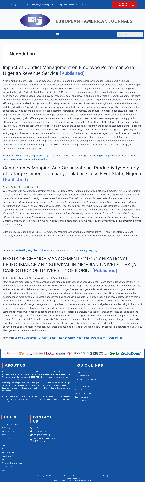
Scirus (3, 459)
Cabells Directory (8, 431)
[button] (57, 34)
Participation (98, 337)
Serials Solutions (7, 452)
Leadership (20, 250)
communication (64, 250)
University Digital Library (11, 463)
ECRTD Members (82, 376)
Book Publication (82, 397)
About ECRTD (81, 372)
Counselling (69, 337)
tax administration (37, 159)
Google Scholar (7, 466)
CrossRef (4, 470)
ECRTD (4, 442)
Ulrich (3, 435)
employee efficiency (115, 155)
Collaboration (22, 155)
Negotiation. (37, 155)
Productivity (48, 250)
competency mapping (85, 250)
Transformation (114, 337)
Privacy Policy (80, 400)
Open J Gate (6, 438)
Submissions (80, 383)
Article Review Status (83, 390)
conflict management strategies (87, 155)
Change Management (26, 337)
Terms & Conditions (72, 479)
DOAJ (4, 449)
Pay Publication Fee (83, 393)
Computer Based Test (50, 337)
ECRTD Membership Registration (88, 379)
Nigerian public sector (56, 155)
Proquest (5, 445)
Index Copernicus (8, 456)
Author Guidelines (82, 386)
